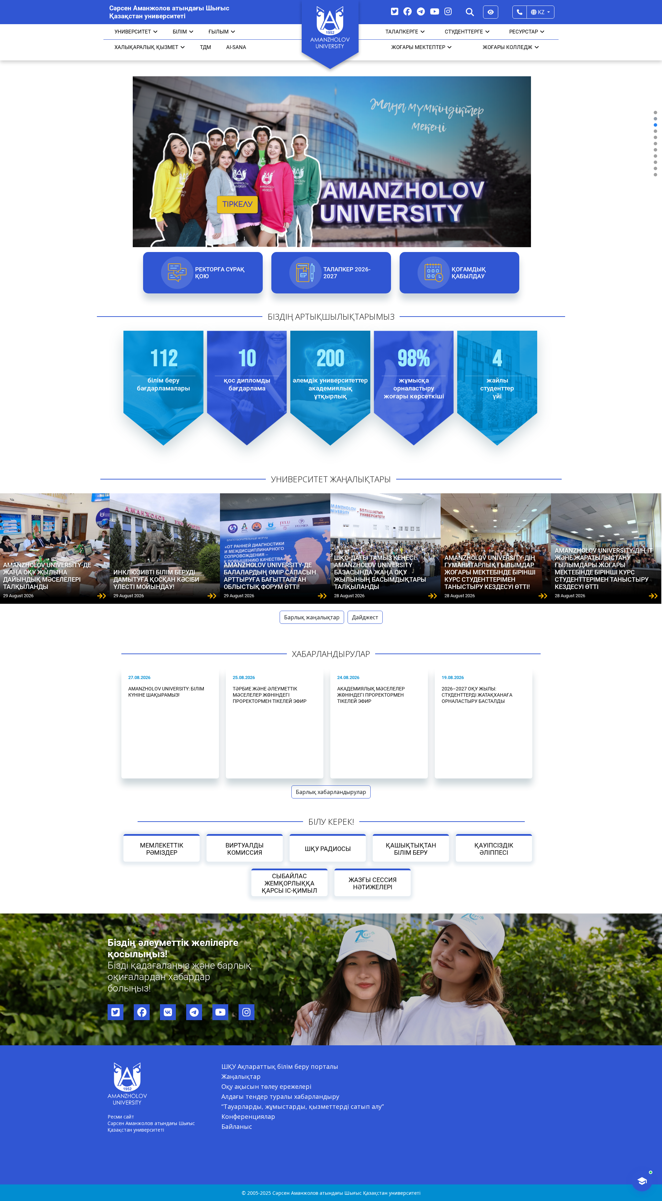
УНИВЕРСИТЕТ (132, 32)
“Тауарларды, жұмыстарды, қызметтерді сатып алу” (302, 1106)
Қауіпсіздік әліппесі (493, 849)
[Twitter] (394, 11)
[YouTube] (434, 11)
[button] (655, 112)
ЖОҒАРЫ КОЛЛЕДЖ (507, 47)
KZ (541, 12)
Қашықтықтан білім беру (410, 849)
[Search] (470, 12)
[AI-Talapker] (642, 1181)
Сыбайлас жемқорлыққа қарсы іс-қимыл (289, 883)
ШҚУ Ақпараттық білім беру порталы (279, 1066)
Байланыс (236, 1126)
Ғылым (219, 32)
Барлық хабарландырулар (331, 792)
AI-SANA (236, 47)
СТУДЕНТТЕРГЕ (464, 32)
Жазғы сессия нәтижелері (373, 883)
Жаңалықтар (241, 1076)
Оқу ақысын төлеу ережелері (266, 1086)
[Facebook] (407, 11)
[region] (331, 144)
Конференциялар (248, 1116)
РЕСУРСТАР (523, 32)
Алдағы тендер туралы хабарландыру (280, 1096)
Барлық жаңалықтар (312, 617)
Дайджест (365, 617)
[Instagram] (448, 11)
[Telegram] (421, 11)
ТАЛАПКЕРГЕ (401, 32)
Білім (180, 32)
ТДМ (205, 47)
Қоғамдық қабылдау (468, 273)
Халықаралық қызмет (146, 47)
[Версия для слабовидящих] (490, 12)
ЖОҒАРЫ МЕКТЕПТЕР (418, 47)
